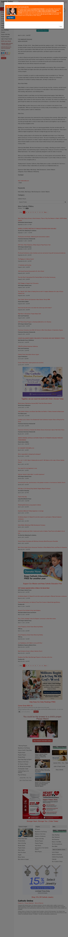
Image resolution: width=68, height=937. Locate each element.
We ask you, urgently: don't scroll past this (18, 7)
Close (61, 26)
